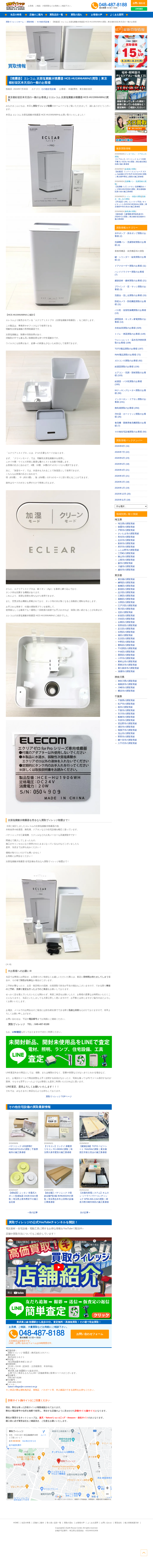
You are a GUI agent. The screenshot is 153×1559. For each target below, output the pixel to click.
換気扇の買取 (130, 211)
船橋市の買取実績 (126, 717)
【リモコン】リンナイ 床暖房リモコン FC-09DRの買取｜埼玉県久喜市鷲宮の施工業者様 (59, 1132)
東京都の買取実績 (126, 579)
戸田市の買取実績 (126, 530)
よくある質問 (116, 14)
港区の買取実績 (125, 635)
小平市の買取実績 (126, 658)
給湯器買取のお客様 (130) (127, 367)
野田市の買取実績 (126, 737)
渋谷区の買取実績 (126, 619)
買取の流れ (76, 14)
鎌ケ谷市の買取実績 (127, 740)
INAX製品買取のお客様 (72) (128, 355)
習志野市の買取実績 (127, 723)
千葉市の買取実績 (126, 710)
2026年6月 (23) (122, 458)
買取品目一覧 (56, 14)
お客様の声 (96, 14)
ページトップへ (144, 1553)
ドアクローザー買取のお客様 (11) (130, 266)
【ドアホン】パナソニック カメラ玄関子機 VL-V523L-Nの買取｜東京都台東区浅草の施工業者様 (131, 161)
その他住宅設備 (43, 22)
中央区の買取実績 (126, 652)
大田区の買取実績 (126, 602)
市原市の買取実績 (126, 720)
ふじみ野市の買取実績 (128, 550)
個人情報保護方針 (131, 1523)
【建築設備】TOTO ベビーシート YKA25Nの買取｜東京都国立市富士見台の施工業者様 (94, 1132)
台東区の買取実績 (126, 622)
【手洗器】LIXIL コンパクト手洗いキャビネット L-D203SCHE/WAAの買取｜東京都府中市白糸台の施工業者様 (131, 204)
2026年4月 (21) (122, 470)
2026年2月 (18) (122, 482)
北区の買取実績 (125, 612)
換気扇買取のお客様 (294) (127, 408)
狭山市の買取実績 (126, 556)
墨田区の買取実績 (126, 655)
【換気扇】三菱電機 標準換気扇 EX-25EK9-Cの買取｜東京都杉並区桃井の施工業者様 (130, 216)
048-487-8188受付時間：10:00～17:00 (109, 6)
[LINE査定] (59, 1067)
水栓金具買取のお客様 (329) (128, 328)
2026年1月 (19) (122, 488)
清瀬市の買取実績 (126, 671)
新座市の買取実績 (126, 543)
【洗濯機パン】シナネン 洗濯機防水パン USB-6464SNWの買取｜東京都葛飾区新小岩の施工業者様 (130, 189)
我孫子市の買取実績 (127, 730)
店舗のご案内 (36, 14)
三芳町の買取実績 (126, 553)
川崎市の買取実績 (126, 687)
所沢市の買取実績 (126, 547)
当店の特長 (16, 14)
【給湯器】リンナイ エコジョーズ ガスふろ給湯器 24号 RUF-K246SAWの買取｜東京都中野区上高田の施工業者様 (131, 174)
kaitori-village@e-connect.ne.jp (22, 1386)
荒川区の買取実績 (126, 609)
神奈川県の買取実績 (127, 681)
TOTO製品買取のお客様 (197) (129, 349)
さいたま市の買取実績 (128, 533)
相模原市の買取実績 (127, 684)
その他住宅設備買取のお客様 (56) (130, 432)
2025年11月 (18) (122, 500)
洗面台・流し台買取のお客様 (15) (130, 295)
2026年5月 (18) (122, 464)
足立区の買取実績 (126, 629)
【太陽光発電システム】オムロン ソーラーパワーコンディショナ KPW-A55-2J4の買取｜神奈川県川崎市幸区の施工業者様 (94, 1181)
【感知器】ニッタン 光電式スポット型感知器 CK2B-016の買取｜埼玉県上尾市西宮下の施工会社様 (23, 1181)
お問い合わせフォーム (89, 1333)
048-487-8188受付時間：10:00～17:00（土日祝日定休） (37, 1334)
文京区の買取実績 (126, 638)
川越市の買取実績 (126, 566)
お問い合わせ (139, 3)
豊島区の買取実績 (126, 645)
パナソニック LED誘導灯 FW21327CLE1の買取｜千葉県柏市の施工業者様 (23, 1132)
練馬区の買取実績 (126, 582)
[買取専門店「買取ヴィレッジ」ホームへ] (15, 10)
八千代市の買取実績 (127, 743)
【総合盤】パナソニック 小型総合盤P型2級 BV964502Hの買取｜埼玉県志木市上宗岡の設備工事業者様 (59, 1181)
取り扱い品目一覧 (54, 1523)
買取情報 (30, 22)
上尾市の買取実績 (126, 560)
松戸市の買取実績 (126, 704)
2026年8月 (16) (122, 446)
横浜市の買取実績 (126, 691)
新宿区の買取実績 (126, 589)
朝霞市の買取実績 (126, 527)
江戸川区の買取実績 (127, 605)
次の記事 (84, 1212)
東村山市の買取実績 (127, 661)
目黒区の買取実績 (126, 632)
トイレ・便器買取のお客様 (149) (130, 334)
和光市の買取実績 (126, 537)
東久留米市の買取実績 (128, 668)
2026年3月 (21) (122, 476)
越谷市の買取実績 (126, 570)
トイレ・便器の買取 (133, 196)
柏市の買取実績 (125, 707)
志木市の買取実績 (126, 540)
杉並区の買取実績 (126, 615)
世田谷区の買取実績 (127, 625)
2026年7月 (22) (122, 452)
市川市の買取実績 (126, 714)
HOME (16, 1523)
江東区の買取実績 (126, 596)
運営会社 (118, 1523)
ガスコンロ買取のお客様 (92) (128, 361)
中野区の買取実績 (126, 642)
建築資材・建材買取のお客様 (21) (130, 281)
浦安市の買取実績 (126, 727)
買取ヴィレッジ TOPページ (59, 1096)
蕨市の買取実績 (125, 563)
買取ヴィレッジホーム (15, 22)
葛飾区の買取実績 (126, 599)
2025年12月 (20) (123, 494)
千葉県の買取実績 (126, 700)
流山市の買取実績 (126, 733)
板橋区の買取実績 (126, 586)
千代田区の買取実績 (127, 648)
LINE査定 (139, 9)
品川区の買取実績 (126, 592)
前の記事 (33, 1212)
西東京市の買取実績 (127, 665)
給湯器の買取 (130, 169)
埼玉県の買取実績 (126, 523)
